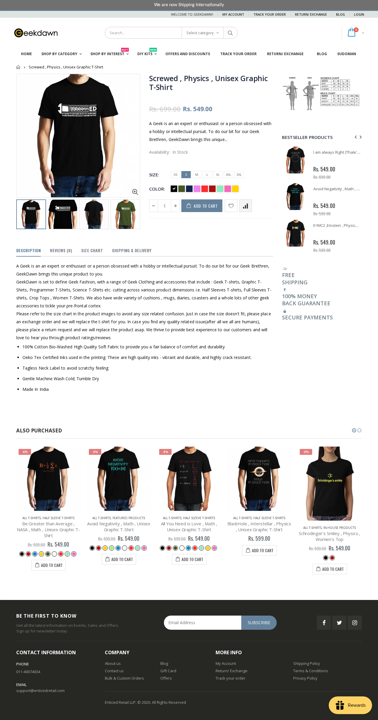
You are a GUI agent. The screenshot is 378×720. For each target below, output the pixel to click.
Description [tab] (28, 250)
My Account (233, 14)
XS (175, 174)
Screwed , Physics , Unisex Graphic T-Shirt (208, 82)
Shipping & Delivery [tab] (131, 250)
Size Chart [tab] (92, 250)
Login (359, 14)
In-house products (339, 528)
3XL (239, 174)
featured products (129, 518)
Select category (200, 32)
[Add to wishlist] (231, 205)
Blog (340, 14)
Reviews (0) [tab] (61, 250)
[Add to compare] (245, 205)
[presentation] (22, 214)
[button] (354, 430)
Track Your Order (269, 14)
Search (230, 32)
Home (18, 67)
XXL (228, 174)
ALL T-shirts (31, 518)
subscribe (259, 622)
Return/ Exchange (311, 14)
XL (218, 174)
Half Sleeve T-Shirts (58, 518)
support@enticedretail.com (40, 690)
